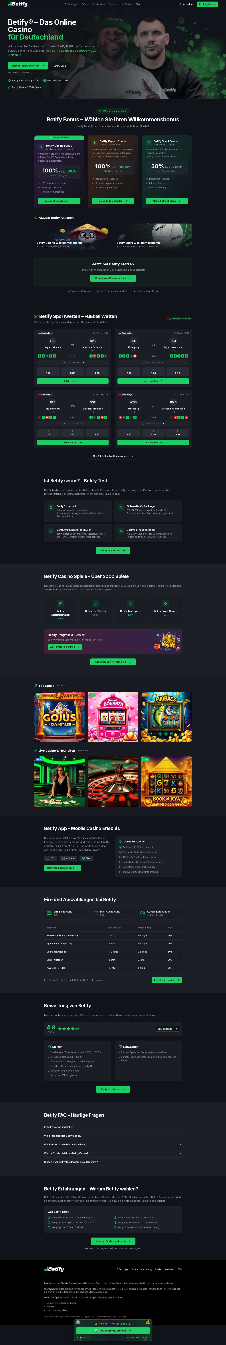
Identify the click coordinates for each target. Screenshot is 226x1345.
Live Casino (126, 4)
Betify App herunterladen (60, 868)
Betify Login (60, 66)
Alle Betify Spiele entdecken (110, 661)
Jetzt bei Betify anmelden (25, 65)
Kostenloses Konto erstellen (110, 278)
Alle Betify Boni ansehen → (19, 73)
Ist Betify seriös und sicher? (59, 1127)
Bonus (85, 4)
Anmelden (188, 4)
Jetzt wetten (70, 381)
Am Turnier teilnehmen (62, 646)
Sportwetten (98, 4)
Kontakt (122, 1317)
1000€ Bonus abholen (111, 1330)
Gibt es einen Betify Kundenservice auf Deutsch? (71, 1161)
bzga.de (51, 1306)
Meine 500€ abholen (56, 201)
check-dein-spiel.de (57, 1310)
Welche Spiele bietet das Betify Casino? (66, 1153)
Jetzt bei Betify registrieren (111, 1241)
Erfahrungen (71, 4)
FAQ (138, 4)
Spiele (112, 4)
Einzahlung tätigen (164, 980)
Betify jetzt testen (110, 550)
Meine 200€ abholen (164, 201)
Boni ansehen (165, 1028)
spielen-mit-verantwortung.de (62, 1303)
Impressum (89, 1317)
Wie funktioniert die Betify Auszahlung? (65, 1144)
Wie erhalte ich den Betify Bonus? (62, 1135)
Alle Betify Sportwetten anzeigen (110, 456)
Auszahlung (146, 1269)
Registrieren (209, 4)
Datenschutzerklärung (107, 1317)
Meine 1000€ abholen (111, 201)
